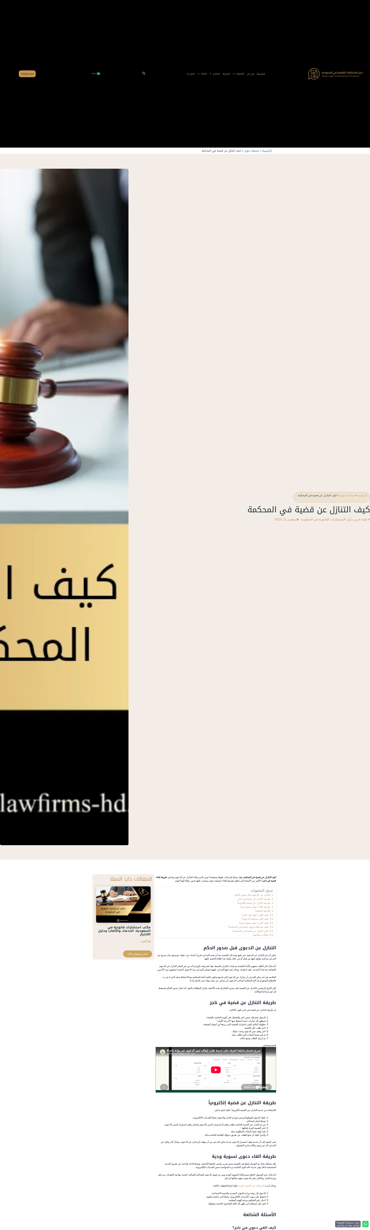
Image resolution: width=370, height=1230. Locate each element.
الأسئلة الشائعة (262, 910)
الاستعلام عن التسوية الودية (251, 1185)
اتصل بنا (191, 74)
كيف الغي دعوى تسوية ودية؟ (253, 922)
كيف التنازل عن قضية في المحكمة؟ (250, 930)
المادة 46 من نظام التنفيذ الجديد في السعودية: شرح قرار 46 (126, 928)
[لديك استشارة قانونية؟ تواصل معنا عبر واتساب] (365, 1224)
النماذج (216, 74)
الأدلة (204, 74)
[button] (144, 74)
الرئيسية (261, 74)
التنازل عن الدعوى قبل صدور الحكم (252, 894)
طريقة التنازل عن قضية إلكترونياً (254, 902)
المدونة (226, 74)
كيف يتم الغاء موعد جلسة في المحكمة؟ (248, 926)
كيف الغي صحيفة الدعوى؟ (255, 918)
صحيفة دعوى (251, 150)
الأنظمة (240, 74)
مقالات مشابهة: (260, 934)
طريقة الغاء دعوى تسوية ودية (255, 906)
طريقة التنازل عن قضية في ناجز (253, 898)
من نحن (250, 74)
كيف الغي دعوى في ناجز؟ (255, 914)
